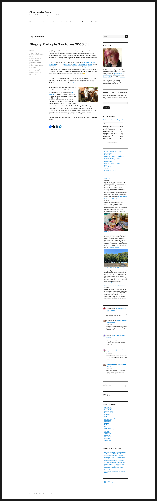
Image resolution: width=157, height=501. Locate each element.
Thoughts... (107, 168)
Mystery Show (108, 407)
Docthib (108, 350)
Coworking (94, 22)
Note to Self (107, 438)
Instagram (117, 75)
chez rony (38, 63)
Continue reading (122, 196)
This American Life (109, 430)
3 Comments (32, 74)
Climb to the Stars (40, 12)
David (80, 64)
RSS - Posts (107, 481)
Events (31, 65)
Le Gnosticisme (108, 153)
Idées (105, 165)
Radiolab (106, 423)
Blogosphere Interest (35, 62)
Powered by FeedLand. (113, 142)
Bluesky (55, 22)
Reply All (106, 425)
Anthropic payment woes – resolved (113, 151)
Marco (90, 64)
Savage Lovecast (108, 411)
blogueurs (32, 63)
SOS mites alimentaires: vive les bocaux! (114, 462)
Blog (30, 22)
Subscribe (106, 107)
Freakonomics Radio (109, 413)
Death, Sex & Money (109, 418)
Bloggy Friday (33, 53)
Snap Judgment (108, 433)
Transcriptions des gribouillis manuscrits (115, 286)
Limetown (107, 435)
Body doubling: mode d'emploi (112, 163)
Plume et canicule (108, 231)
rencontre (32, 69)
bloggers (31, 58)
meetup (41, 65)
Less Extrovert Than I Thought (112, 158)
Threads (110, 75)
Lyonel (86, 67)
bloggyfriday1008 (34, 60)
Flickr (62, 22)
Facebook (77, 22)
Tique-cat (106, 178)
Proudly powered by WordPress (48, 494)
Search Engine (108, 167)
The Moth (106, 431)
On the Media (107, 409)
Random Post (41, 22)
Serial (105, 416)
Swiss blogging (39, 72)
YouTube (105, 75)
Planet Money (107, 419)
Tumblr (68, 22)
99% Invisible (108, 428)
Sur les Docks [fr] (108, 440)
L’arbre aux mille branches (111, 199)
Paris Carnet (74, 83)
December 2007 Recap (110, 170)
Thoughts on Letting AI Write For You (114, 267)
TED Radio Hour (108, 437)
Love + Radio (107, 421)
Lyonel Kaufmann (111, 364)
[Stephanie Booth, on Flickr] (115, 57)
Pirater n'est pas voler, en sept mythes (114, 460)
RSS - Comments (108, 483)
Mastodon (85, 22)
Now (49, 22)
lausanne (36, 65)
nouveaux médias (34, 67)
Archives (105, 394)
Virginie (74, 64)
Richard (84, 64)
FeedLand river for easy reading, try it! (113, 120)
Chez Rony (67, 64)
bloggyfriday (38, 58)
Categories (106, 384)
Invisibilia (106, 414)
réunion (37, 69)
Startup (106, 426)
